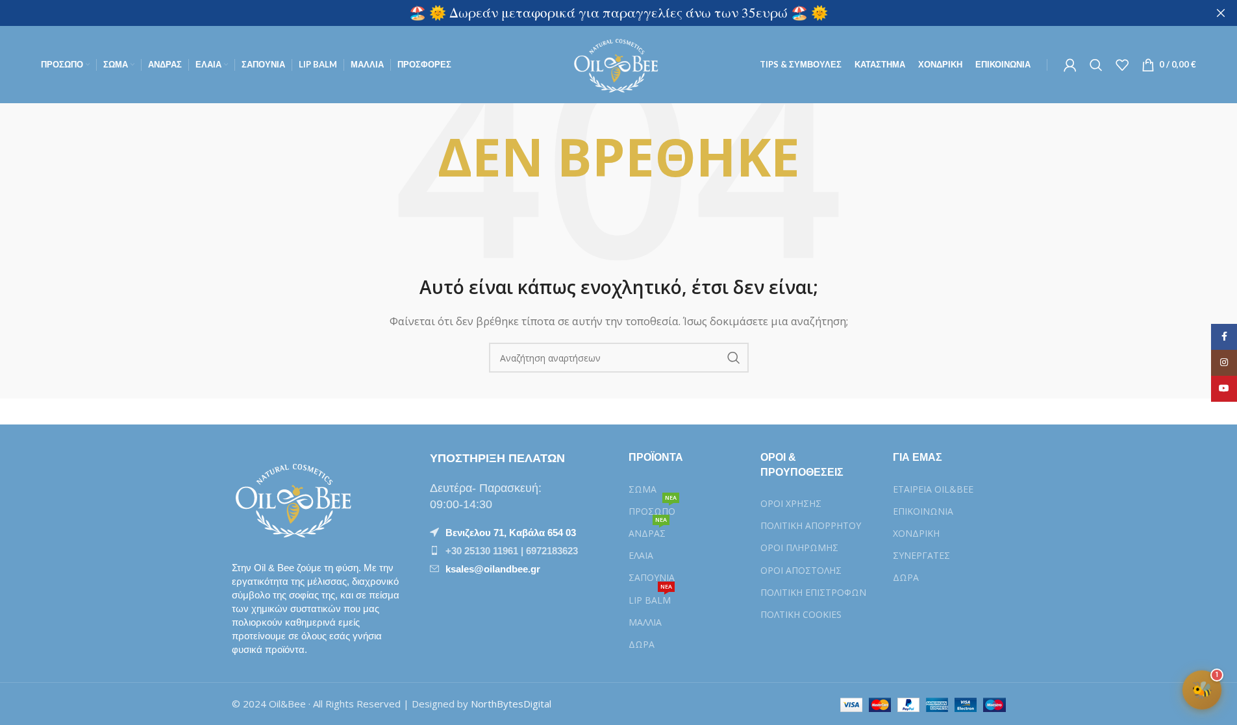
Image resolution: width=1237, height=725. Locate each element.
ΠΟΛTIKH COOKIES (801, 614)
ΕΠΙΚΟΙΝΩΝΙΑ (923, 511)
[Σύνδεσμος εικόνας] (297, 497)
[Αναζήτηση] (1096, 65)
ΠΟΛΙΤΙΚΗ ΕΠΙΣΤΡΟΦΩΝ (813, 592)
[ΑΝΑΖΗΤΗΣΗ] (734, 358)
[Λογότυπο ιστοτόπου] (618, 63)
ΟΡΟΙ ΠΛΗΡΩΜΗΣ (799, 547)
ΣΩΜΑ (642, 489)
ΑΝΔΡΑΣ (648, 530)
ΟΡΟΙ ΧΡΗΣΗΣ (790, 503)
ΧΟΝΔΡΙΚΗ (916, 533)
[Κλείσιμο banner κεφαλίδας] (1221, 13)
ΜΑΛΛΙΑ (645, 622)
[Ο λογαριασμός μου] (1070, 65)
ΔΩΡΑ (642, 644)
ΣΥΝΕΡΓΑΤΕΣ (921, 555)
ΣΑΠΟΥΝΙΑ (652, 577)
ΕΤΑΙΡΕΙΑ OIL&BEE (933, 489)
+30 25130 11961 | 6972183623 (511, 550)
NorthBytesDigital (511, 703)
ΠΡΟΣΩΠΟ (653, 508)
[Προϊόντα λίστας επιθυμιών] (1122, 65)
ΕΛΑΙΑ (641, 555)
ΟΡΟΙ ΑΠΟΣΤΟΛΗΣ (801, 570)
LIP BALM (650, 597)
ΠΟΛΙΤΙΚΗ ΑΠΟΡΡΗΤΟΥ (810, 525)
